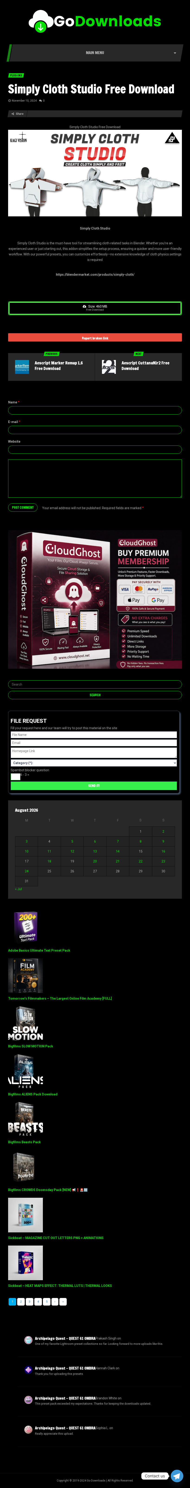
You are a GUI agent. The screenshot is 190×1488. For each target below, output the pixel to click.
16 (163, 851)
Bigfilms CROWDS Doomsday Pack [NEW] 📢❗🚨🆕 (48, 1190)
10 (26, 851)
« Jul (18, 889)
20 (95, 861)
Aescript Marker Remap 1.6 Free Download (59, 365)
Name (13, 402)
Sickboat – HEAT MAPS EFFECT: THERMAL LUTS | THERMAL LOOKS (60, 1286)
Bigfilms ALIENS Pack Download (32, 1094)
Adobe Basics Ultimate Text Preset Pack (39, 950)
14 (118, 851)
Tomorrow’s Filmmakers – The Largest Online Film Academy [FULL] (60, 998)
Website (14, 441)
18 (49, 861)
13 (95, 851)
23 (163, 861)
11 (49, 851)
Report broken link (95, 338)
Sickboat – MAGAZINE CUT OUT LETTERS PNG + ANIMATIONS (56, 1238)
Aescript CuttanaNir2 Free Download (145, 365)
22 (140, 861)
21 (118, 861)
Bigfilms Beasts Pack (24, 1142)
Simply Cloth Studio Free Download (91, 89)
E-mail (14, 422)
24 (26, 871)
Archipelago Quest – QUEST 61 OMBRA (65, 1338)
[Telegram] (177, 1476)
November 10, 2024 (24, 100)
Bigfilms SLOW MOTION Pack (30, 1046)
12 (72, 851)
